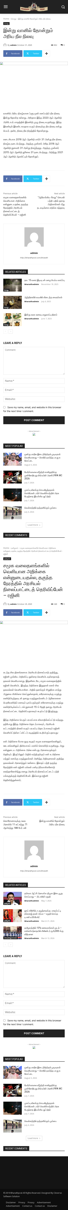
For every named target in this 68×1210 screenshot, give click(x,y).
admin (13, 45)
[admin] (5, 45)
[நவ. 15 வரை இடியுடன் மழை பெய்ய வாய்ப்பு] (12, 285)
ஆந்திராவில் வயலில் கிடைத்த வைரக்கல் (43, 297)
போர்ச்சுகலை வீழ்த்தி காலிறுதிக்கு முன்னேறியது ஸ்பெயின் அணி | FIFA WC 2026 (43, 475)
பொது (13, 18)
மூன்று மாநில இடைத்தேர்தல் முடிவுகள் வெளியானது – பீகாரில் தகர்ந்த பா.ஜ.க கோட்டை (42, 457)
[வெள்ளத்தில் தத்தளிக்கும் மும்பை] (12, 512)
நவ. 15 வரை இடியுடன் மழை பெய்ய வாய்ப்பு (44, 280)
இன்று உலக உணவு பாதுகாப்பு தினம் (40, 314)
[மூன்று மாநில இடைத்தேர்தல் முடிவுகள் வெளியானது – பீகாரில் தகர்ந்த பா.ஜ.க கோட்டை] (12, 459)
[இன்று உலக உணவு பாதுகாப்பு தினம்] (12, 319)
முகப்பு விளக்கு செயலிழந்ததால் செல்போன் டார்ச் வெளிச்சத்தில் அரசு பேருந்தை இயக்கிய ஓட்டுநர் (41, 493)
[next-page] (11, 331)
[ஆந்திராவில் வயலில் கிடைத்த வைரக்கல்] (12, 302)
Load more (33, 524)
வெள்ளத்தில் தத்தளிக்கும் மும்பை (40, 507)
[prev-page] (5, 331)
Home (6, 18)
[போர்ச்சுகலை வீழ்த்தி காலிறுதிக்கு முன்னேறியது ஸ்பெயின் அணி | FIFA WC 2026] (12, 477)
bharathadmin (31, 284)
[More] (46, 53)
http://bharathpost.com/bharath (34, 258)
